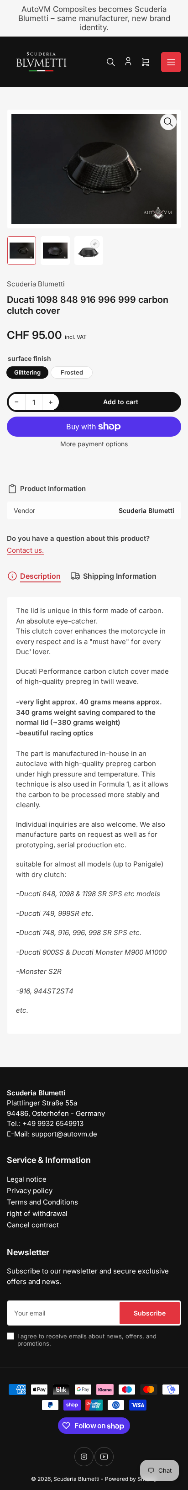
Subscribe (150, 1313)
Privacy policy (29, 1190)
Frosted (72, 372)
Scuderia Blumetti (36, 284)
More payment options (94, 444)
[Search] (111, 62)
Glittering (27, 372)
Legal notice (27, 1179)
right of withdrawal (37, 1213)
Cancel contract (33, 1225)
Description (40, 576)
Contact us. (25, 550)
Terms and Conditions (42, 1202)
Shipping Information (120, 576)
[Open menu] (171, 62)
